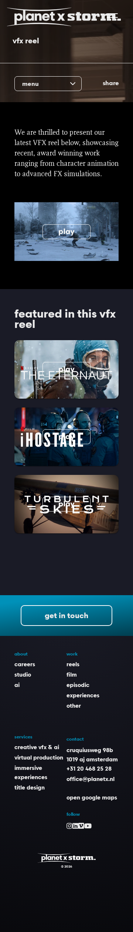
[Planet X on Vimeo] (81, 825)
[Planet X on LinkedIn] (75, 825)
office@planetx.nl (90, 778)
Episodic (77, 684)
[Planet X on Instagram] (69, 825)
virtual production (38, 757)
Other (73, 705)
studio (22, 674)
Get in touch (66, 615)
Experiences (82, 695)
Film (71, 674)
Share (111, 83)
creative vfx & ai (36, 747)
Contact (75, 739)
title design (29, 787)
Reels (72, 664)
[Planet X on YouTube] (88, 825)
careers (24, 664)
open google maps (91, 797)
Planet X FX (67, 858)
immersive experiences (30, 772)
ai (17, 684)
